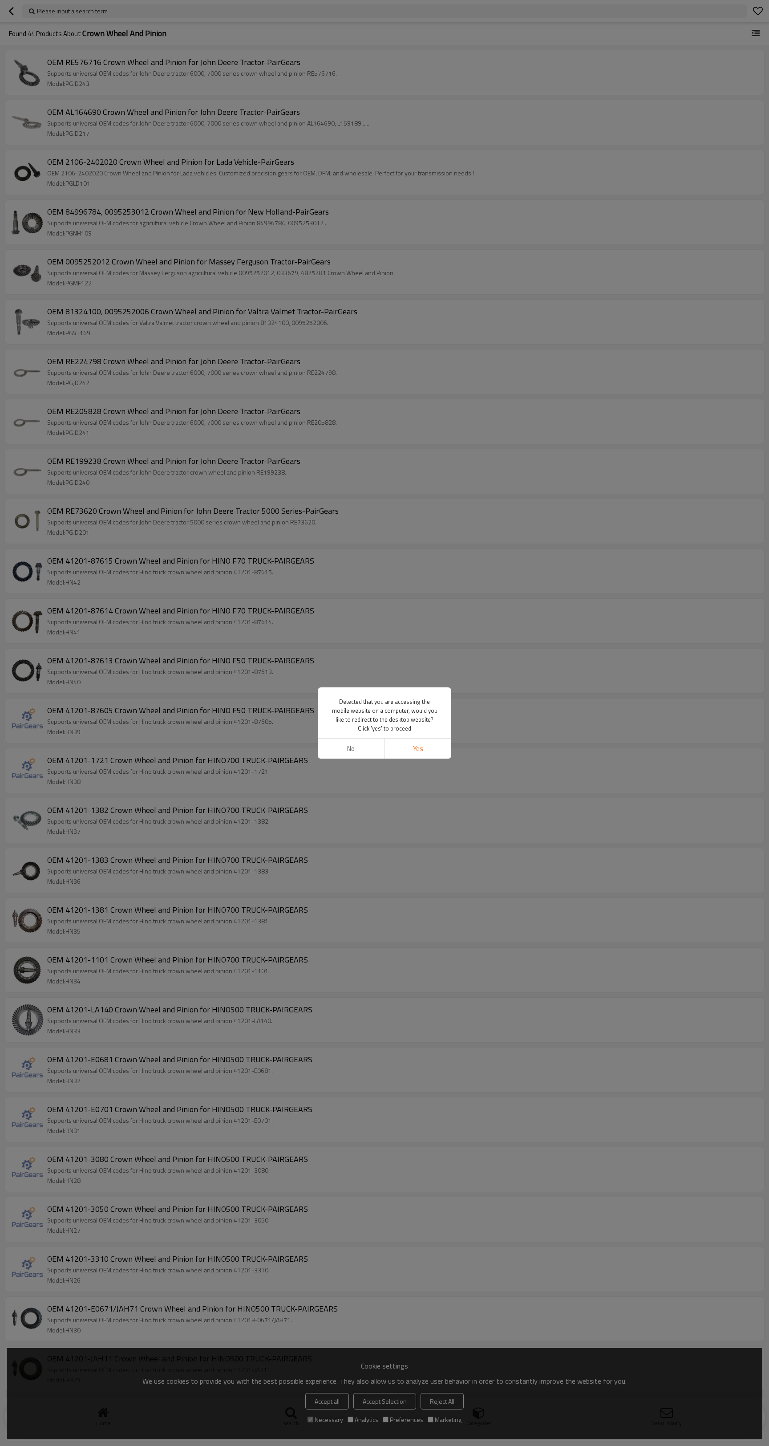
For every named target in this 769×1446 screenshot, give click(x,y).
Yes (418, 748)
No (351, 748)
